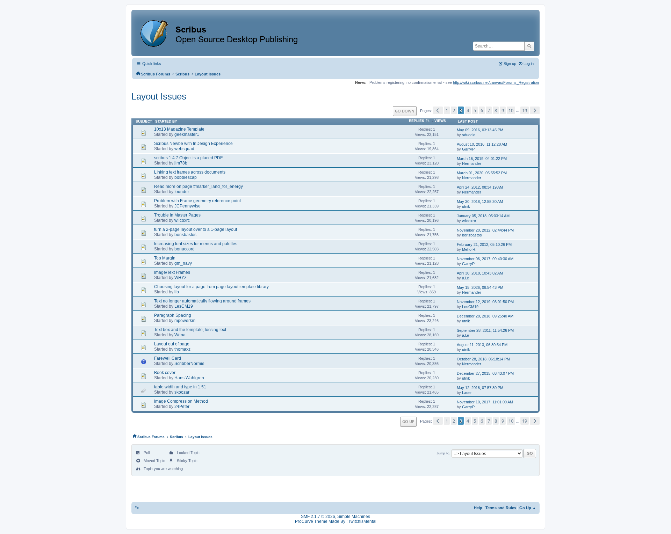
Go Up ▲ (527, 508)
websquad (184, 148)
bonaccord (184, 249)
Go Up (408, 421)
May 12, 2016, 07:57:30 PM (480, 388)
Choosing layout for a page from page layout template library (211, 286)
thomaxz (182, 349)
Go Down (404, 111)
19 (524, 110)
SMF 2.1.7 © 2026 (318, 516)
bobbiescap (185, 177)
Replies (416, 121)
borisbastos (185, 234)
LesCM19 (183, 306)
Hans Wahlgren (189, 377)
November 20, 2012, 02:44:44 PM (485, 230)
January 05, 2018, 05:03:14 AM (483, 216)
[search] (529, 46)
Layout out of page (171, 344)
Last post (468, 121)
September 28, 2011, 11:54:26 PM (485, 330)
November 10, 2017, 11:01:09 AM (485, 402)
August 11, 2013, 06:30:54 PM (482, 345)
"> (137, 508)
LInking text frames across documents (189, 172)
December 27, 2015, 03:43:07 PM (485, 373)
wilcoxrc (182, 220)
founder (181, 191)
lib (176, 292)
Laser (467, 392)
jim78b (180, 163)
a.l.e (465, 278)
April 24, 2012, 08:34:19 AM (480, 187)
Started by (166, 121)
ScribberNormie (189, 363)
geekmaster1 (186, 134)
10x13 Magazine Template (179, 129)
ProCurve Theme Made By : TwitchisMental (335, 521)
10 (510, 110)
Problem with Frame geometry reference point (197, 200)
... (518, 110)
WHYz (180, 277)
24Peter (181, 406)
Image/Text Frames (172, 272)
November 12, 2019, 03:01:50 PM (485, 302)
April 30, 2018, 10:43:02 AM (480, 273)
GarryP (468, 149)
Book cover (164, 372)
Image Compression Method (181, 401)
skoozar (181, 392)
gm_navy (183, 263)
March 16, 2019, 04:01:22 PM (482, 158)
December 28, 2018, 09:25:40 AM (485, 316)
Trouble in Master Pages (177, 215)
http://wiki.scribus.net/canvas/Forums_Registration (496, 82)
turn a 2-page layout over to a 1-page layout (195, 229)
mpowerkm (184, 320)
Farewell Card (167, 358)
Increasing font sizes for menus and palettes (195, 243)
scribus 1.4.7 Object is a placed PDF (188, 157)
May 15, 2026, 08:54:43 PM (480, 287)
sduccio (468, 135)
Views (440, 121)
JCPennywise (187, 206)
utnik (466, 206)
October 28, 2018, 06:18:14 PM (483, 359)
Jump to (442, 453)
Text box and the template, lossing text (190, 329)
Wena (180, 334)
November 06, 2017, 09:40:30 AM (485, 259)
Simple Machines (353, 516)
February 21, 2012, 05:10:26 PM (484, 244)
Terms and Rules (500, 508)
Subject (144, 121)
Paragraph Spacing (172, 315)
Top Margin (164, 258)
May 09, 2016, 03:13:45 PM (480, 130)
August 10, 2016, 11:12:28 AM (482, 144)
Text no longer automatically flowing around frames (202, 301)
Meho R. (469, 249)
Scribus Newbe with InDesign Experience (193, 143)
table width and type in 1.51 (180, 387)
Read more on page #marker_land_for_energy (198, 186)
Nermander (471, 163)
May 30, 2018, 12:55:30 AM (480, 201)
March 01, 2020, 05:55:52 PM (482, 173)
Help (478, 508)
